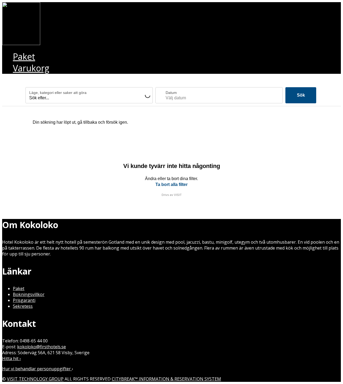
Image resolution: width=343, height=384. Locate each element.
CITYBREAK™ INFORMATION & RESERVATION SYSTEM (166, 379)
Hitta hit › (11, 358)
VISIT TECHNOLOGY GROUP (35, 379)
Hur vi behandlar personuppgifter (37, 369)
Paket (18, 288)
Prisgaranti (24, 300)
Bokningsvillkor (28, 294)
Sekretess (23, 306)
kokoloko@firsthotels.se (41, 347)
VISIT (178, 195)
